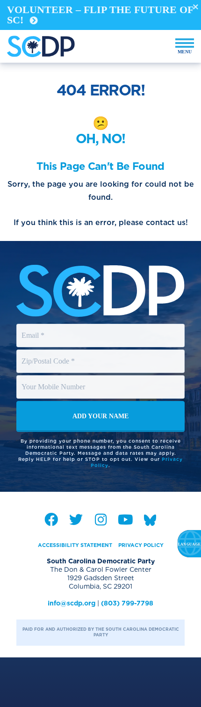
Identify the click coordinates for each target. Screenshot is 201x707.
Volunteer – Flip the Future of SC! (100, 15)
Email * (33, 326)
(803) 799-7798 (127, 603)
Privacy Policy (141, 545)
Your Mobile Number (54, 378)
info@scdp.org (71, 603)
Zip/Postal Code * (49, 352)
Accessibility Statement (75, 545)
